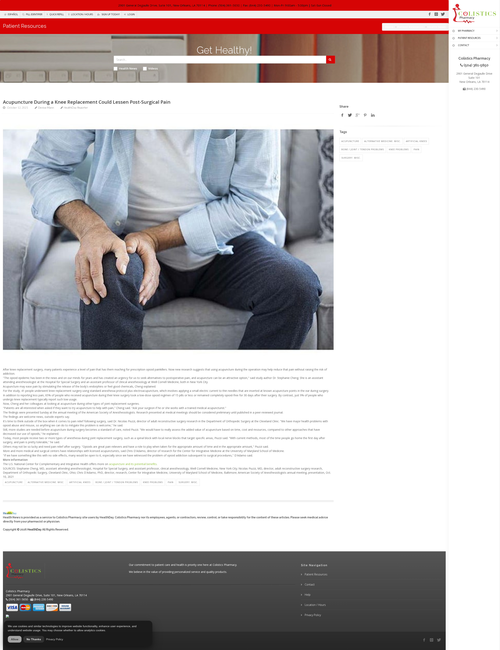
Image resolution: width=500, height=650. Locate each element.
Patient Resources (410, 27)
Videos (153, 68)
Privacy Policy (312, 615)
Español (12, 14)
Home (389, 27)
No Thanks (34, 639)
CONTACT (463, 45)
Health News (128, 68)
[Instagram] (436, 14)
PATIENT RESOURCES (469, 38)
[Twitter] (443, 14)
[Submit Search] (330, 59)
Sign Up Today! (110, 14)
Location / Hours (82, 14)
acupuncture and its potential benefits (133, 464)
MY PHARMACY (466, 30)
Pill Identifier (33, 14)
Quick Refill (56, 14)
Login (131, 14)
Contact (309, 584)
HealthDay (34, 529)
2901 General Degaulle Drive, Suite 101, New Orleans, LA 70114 (161, 5)
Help (307, 594)
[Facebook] (429, 14)
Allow (14, 639)
